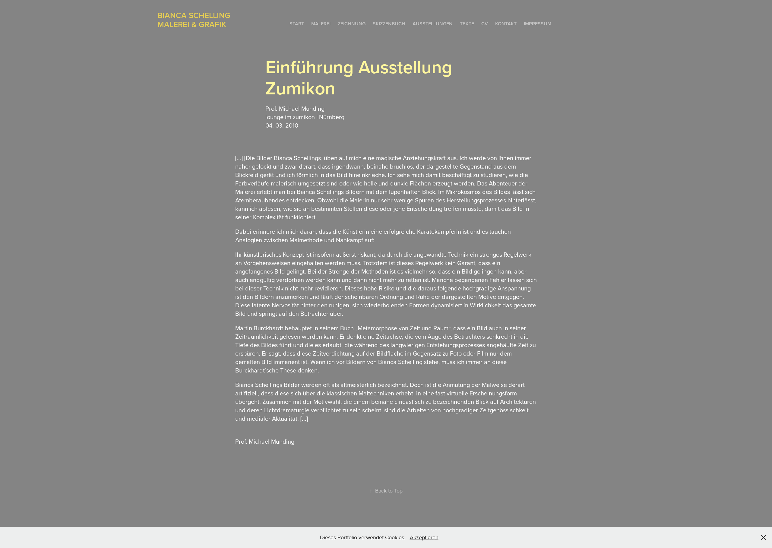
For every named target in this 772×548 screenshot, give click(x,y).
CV (484, 23)
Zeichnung (351, 23)
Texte (467, 23)
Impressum (537, 23)
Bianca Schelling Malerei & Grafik (196, 20)
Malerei (321, 23)
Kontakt (506, 23)
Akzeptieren (424, 537)
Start (297, 23)
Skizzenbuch (389, 23)
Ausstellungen (433, 23)
